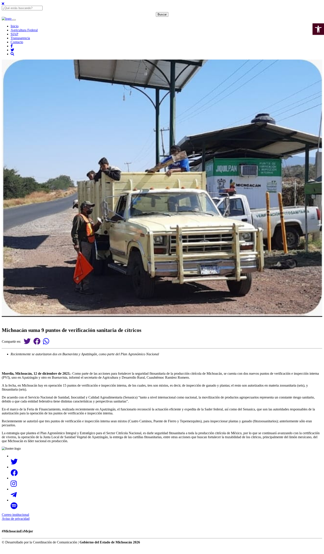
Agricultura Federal (24, 30)
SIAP (14, 34)
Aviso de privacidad (16, 518)
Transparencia (20, 38)
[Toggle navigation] (14, 20)
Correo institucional (15, 515)
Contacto (17, 42)
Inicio (15, 26)
